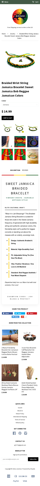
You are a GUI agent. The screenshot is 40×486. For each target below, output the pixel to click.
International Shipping (20, 417)
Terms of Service (20, 420)
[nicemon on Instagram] (25, 434)
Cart (36, 2)
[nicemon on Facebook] (14, 434)
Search (20, 408)
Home (4, 34)
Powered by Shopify (28, 469)
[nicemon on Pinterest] (20, 434)
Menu (6, 2)
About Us (20, 411)
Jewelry (12, 34)
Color (4, 101)
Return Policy (20, 414)
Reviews (25, 170)
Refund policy (20, 423)
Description (15, 170)
